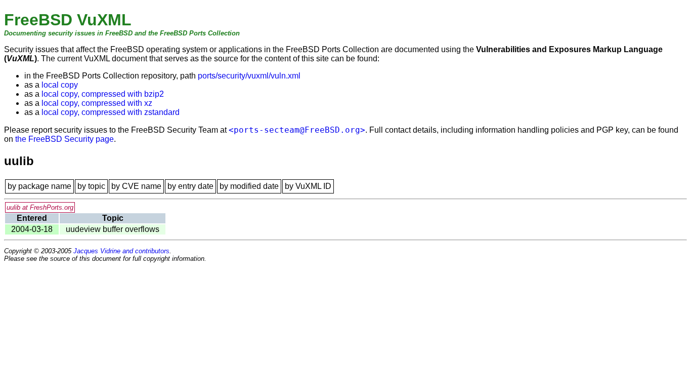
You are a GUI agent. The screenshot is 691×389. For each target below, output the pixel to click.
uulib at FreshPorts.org (40, 207)
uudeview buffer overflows (112, 229)
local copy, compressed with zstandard (110, 112)
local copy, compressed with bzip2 (102, 94)
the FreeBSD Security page (64, 139)
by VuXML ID (308, 186)
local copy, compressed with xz (96, 103)
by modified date (249, 186)
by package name (39, 186)
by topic (91, 186)
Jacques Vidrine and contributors (121, 251)
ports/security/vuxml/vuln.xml (249, 75)
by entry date (190, 186)
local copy (59, 85)
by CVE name (136, 186)
